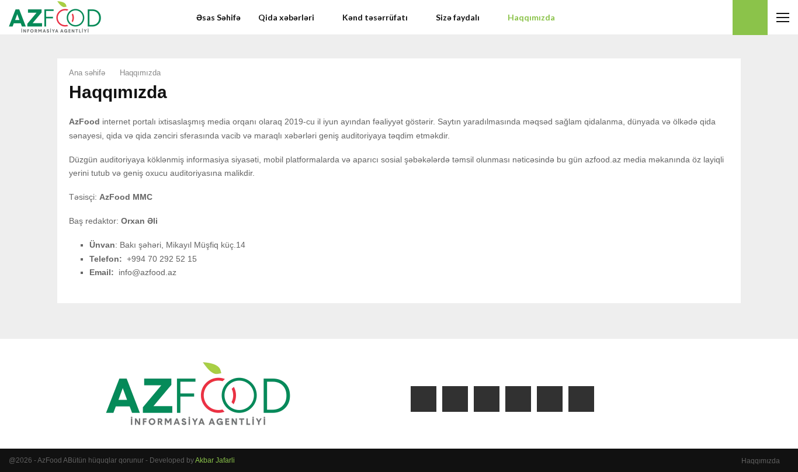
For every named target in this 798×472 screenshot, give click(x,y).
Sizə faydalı (458, 17)
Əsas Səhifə (218, 17)
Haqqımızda (531, 17)
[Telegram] (707, 18)
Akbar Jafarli (215, 460)
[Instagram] (668, 18)
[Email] (694, 18)
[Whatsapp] (720, 18)
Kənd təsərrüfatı (375, 17)
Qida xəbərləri (286, 17)
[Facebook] (656, 18)
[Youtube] (681, 18)
